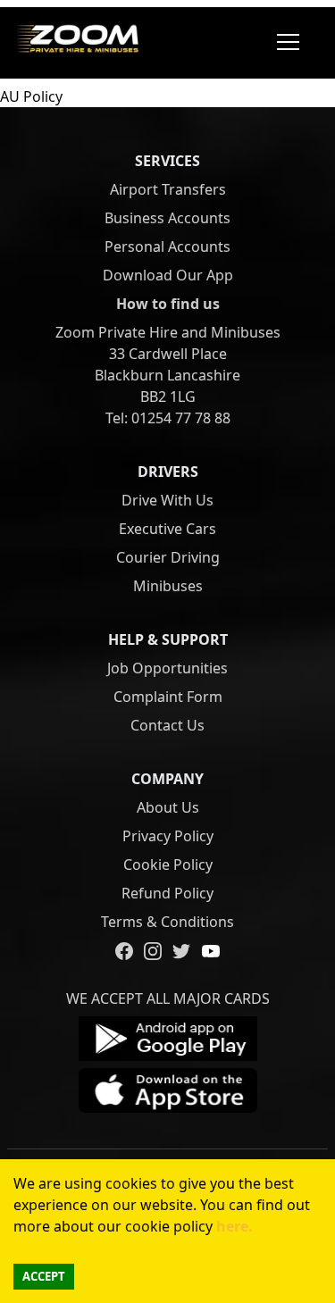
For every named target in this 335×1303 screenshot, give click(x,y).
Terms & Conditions (167, 921)
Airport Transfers (168, 189)
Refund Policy (167, 893)
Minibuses (168, 586)
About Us (168, 807)
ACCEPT (43, 1276)
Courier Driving (168, 557)
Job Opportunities (167, 668)
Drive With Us (167, 500)
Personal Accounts (167, 246)
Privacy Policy (168, 836)
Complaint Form (167, 696)
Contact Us (167, 725)
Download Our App (168, 275)
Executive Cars (167, 529)
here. (233, 1226)
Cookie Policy (168, 864)
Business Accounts (167, 218)
